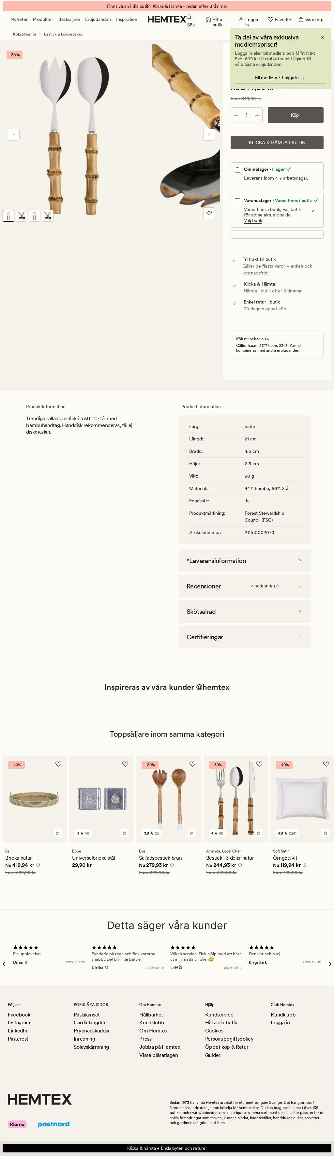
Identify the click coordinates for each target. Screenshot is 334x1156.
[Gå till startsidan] (167, 19)
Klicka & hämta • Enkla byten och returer (167, 1148)
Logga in (280, 1022)
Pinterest (18, 1039)
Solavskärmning (91, 1047)
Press (145, 1039)
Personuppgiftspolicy (229, 1039)
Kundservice (219, 1015)
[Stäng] (322, 37)
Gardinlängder (90, 1022)
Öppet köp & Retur (227, 1047)
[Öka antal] (257, 115)
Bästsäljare (69, 19)
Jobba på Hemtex (159, 1047)
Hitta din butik (221, 1022)
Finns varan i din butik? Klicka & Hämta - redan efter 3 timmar (167, 6)
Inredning (84, 1039)
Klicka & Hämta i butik (277, 142)
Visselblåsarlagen (158, 1055)
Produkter (43, 19)
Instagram (19, 1022)
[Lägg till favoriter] (209, 213)
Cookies (214, 1031)
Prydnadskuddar (92, 1031)
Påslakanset (87, 1015)
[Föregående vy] (14, 135)
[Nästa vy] (209, 135)
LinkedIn (17, 1031)
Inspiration (126, 19)
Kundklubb (151, 1022)
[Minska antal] (236, 115)
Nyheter (19, 19)
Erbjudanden (98, 19)
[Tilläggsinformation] (37, 866)
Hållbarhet (151, 1015)
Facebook (19, 1015)
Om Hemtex (153, 1031)
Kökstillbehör (24, 34)
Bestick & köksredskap (63, 34)
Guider (212, 1055)
